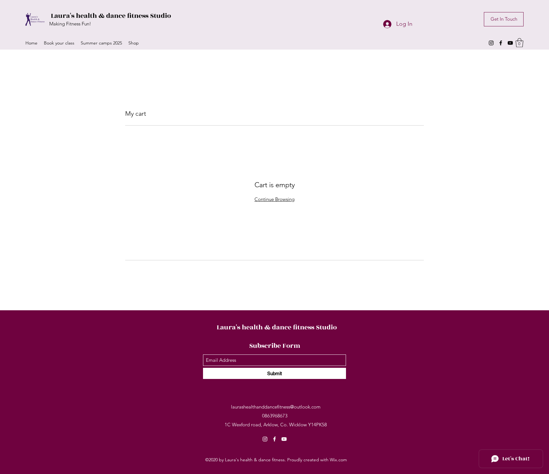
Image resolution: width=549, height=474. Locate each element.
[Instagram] (491, 43)
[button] (519, 42)
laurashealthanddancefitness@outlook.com (276, 407)
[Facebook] (501, 43)
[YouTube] (510, 43)
